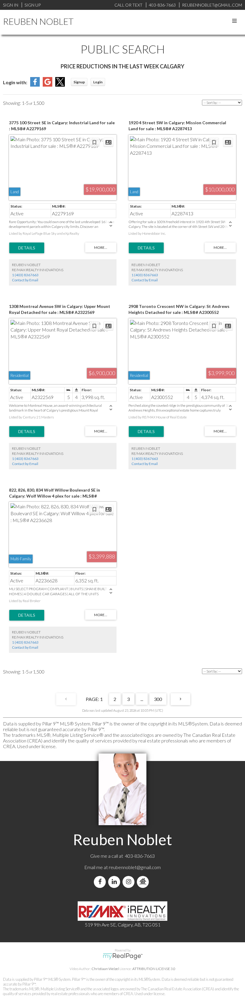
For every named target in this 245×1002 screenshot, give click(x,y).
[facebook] (101, 882)
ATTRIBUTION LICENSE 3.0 (153, 968)
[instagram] (129, 882)
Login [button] (97, 82)
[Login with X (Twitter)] (60, 85)
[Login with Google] (47, 85)
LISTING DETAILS (26, 248)
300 (158, 699)
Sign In (10, 4)
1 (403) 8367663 (25, 275)
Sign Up (32, 4)
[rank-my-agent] (144, 882)
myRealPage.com (122, 956)
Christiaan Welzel (105, 968)
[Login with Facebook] (35, 85)
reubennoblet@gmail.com (135, 867)
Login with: (15, 82)
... (141, 699)
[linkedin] (115, 882)
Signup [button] (79, 82)
